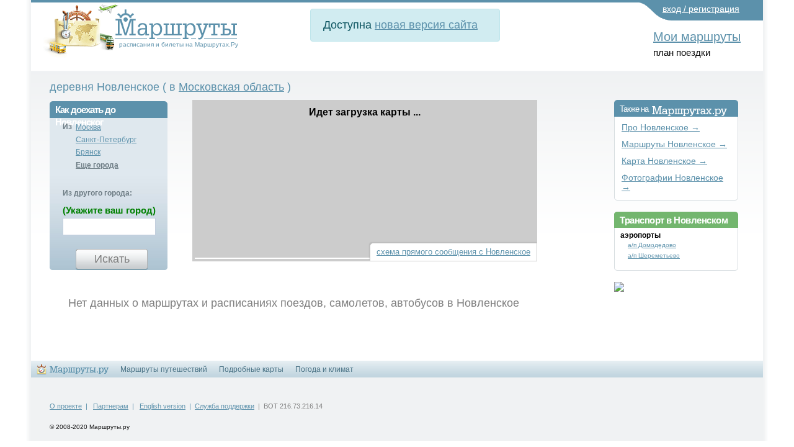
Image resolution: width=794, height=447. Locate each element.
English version (162, 406)
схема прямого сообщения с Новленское (453, 251)
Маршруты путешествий (163, 369)
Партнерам (110, 406)
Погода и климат (324, 369)
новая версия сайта (426, 25)
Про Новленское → (661, 127)
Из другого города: (97, 193)
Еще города (97, 165)
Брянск (88, 152)
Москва (88, 127)
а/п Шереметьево (654, 255)
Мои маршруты (697, 36)
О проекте (66, 406)
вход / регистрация (700, 9)
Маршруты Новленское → (674, 144)
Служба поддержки (224, 406)
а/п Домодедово (652, 245)
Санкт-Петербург (106, 139)
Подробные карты (251, 369)
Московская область (231, 87)
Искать (112, 259)
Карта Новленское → (664, 161)
